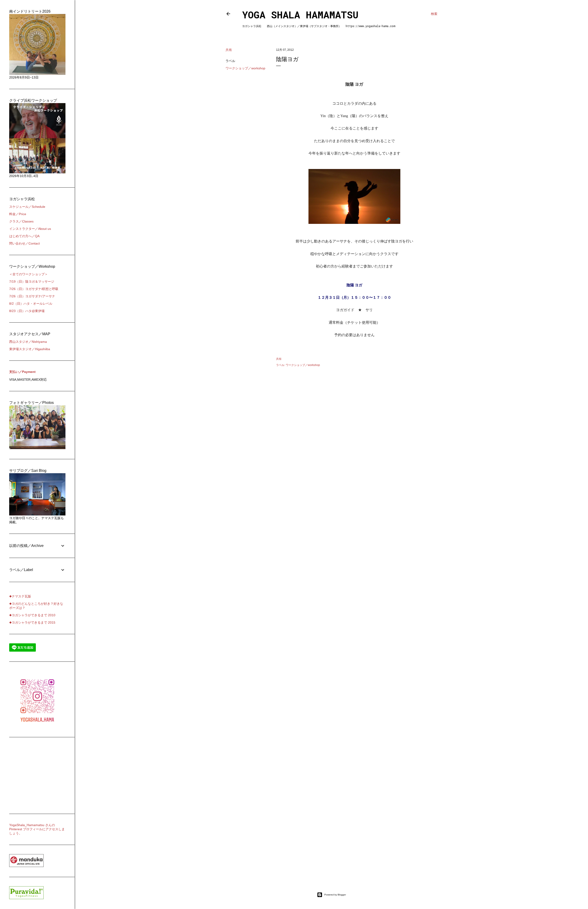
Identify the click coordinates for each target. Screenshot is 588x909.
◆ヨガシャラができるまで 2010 (32, 615)
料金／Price (17, 214)
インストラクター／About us (30, 229)
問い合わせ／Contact (24, 243)
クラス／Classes (21, 221)
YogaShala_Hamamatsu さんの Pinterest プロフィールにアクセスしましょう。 (37, 829)
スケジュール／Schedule (27, 206)
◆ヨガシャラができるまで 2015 (32, 622)
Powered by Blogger (335, 894)
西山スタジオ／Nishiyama (28, 341)
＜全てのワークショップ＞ (28, 274)
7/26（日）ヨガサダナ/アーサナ (32, 296)
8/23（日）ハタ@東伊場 (27, 311)
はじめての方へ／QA (24, 236)
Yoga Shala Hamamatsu (300, 14)
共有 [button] (229, 50)
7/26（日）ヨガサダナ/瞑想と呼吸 (33, 289)
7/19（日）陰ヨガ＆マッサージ (31, 281)
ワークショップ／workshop (245, 68)
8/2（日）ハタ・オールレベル (30, 303)
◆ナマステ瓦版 (20, 596)
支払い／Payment (22, 372)
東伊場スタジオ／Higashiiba (29, 349)
